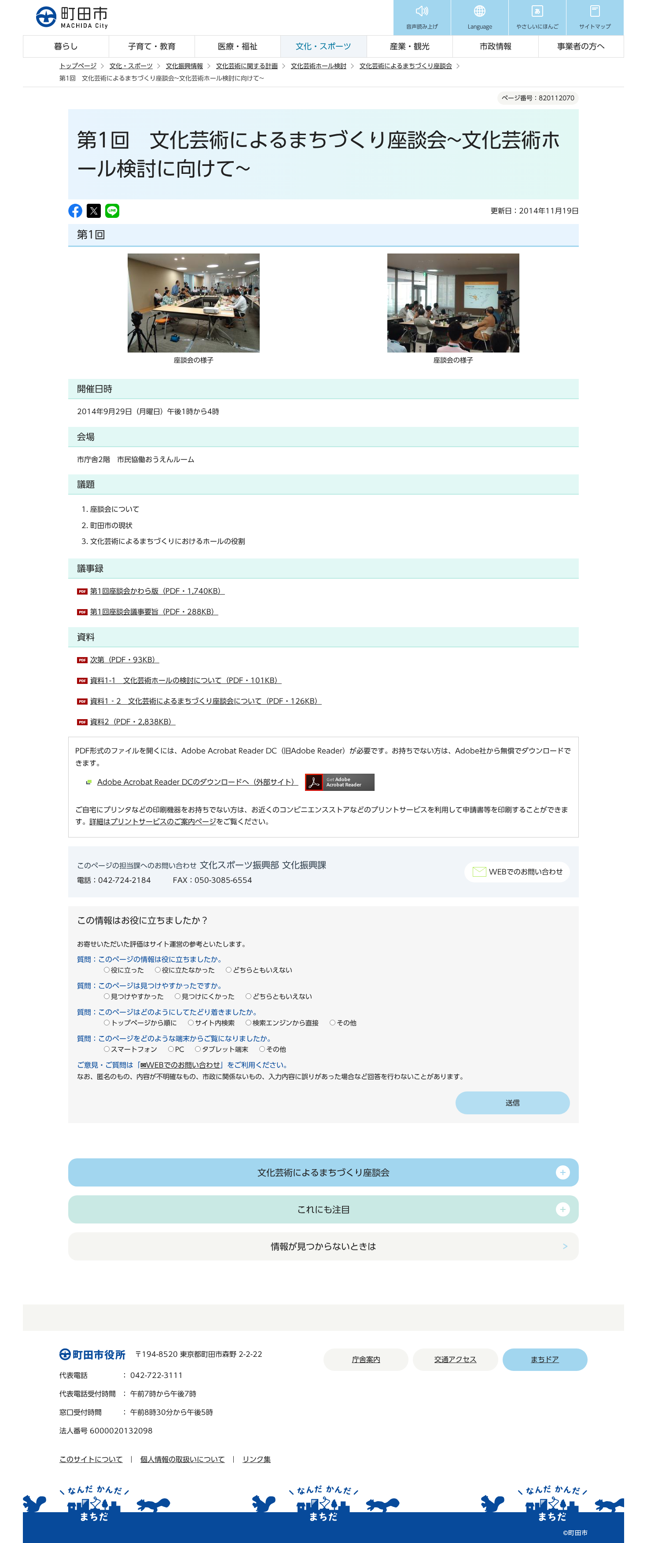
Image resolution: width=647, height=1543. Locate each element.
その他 (347, 1023)
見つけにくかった (208, 996)
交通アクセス (455, 1359)
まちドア (545, 1359)
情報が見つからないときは (323, 1246)
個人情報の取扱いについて (182, 1459)
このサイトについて (91, 1459)
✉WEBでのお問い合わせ (180, 1065)
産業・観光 (410, 46)
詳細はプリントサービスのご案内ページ (152, 821)
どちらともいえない (262, 970)
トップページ (77, 66)
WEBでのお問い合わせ (526, 871)
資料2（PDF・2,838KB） (133, 721)
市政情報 (495, 46)
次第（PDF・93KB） (124, 659)
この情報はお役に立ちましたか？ (143, 920)
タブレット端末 (225, 1049)
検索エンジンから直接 (286, 1023)
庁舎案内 (366, 1359)
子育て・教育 (152, 46)
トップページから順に (144, 1023)
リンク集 (257, 1459)
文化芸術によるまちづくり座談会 (406, 66)
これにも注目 (323, 1209)
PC (179, 1049)
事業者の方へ (581, 46)
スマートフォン (134, 1049)
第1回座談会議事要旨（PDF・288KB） (154, 611)
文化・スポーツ (323, 46)
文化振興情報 (184, 66)
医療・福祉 (237, 46)
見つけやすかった (137, 996)
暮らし (66, 46)
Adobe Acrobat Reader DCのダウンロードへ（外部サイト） (197, 782)
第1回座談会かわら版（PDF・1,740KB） (157, 591)
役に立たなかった (188, 970)
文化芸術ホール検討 (318, 66)
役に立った (127, 970)
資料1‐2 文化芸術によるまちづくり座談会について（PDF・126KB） (206, 701)
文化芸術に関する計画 (247, 66)
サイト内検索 (215, 1023)
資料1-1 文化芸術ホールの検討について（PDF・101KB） (186, 680)
